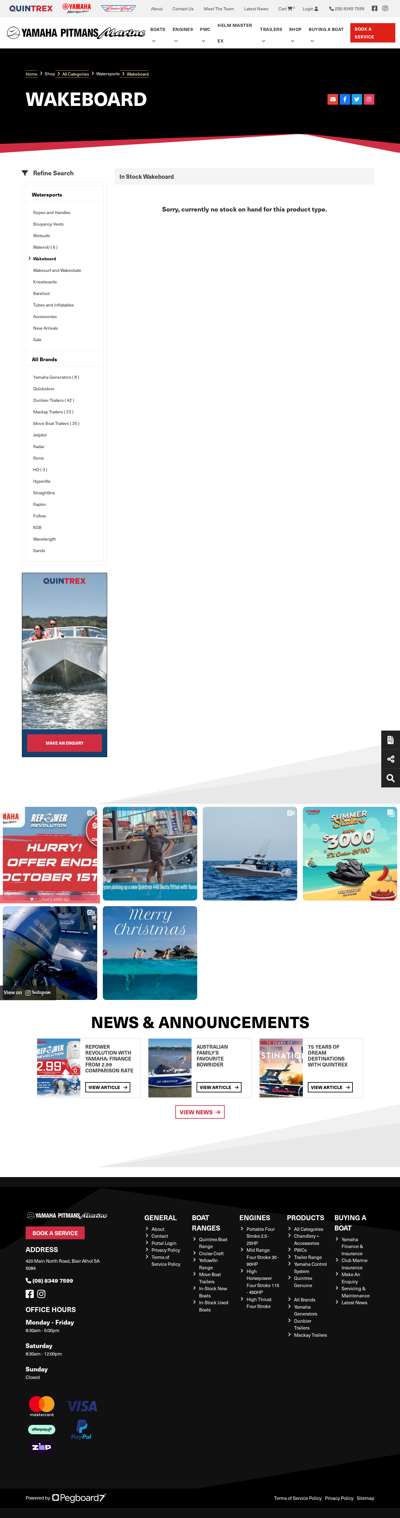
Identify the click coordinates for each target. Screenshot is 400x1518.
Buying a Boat (350, 1222)
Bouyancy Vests (48, 224)
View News (196, 1112)
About (156, 8)
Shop (295, 29)
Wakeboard (44, 258)
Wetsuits (41, 235)
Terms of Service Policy (166, 1261)
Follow (39, 515)
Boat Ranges (206, 1222)
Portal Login (164, 1243)
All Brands (44, 359)
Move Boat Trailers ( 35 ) (56, 423)
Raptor (39, 504)
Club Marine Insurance (355, 1264)
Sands (39, 550)
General (160, 1217)
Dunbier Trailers (302, 1324)
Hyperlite (42, 481)
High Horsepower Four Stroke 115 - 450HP (263, 1282)
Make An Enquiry (351, 1278)
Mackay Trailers (310, 1334)
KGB (37, 527)
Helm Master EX (235, 33)
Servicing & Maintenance (356, 1292)
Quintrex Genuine (303, 1282)
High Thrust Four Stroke (259, 1303)
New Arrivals (45, 328)
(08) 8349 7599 (52, 1280)
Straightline (44, 492)
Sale (37, 339)
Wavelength (44, 539)
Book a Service (364, 33)
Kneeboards (45, 281)
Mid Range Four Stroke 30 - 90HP (263, 1256)
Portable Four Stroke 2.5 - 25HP (261, 1236)
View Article (104, 1087)
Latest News (256, 8)
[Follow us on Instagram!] (42, 1295)
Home (32, 74)
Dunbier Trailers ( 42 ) (53, 400)
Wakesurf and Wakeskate (57, 270)
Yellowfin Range (208, 1264)
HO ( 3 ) (40, 469)
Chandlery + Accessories (306, 1239)
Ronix (38, 458)
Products (305, 1217)
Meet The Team (219, 8)
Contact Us (183, 8)
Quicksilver (43, 388)
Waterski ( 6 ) (45, 247)
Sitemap (365, 1498)
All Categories (75, 74)
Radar (38, 446)
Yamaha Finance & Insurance (352, 1246)
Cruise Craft (211, 1253)
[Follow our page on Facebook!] (374, 8)
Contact (160, 1235)
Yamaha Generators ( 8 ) (56, 377)
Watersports (108, 73)
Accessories (45, 316)
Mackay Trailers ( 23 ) (53, 411)
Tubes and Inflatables (53, 305)
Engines (254, 1217)
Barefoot (41, 293)
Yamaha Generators (305, 1310)
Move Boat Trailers (210, 1278)
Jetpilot (40, 435)
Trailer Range (308, 1257)
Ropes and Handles (52, 212)
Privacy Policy (166, 1249)
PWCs (300, 1249)
